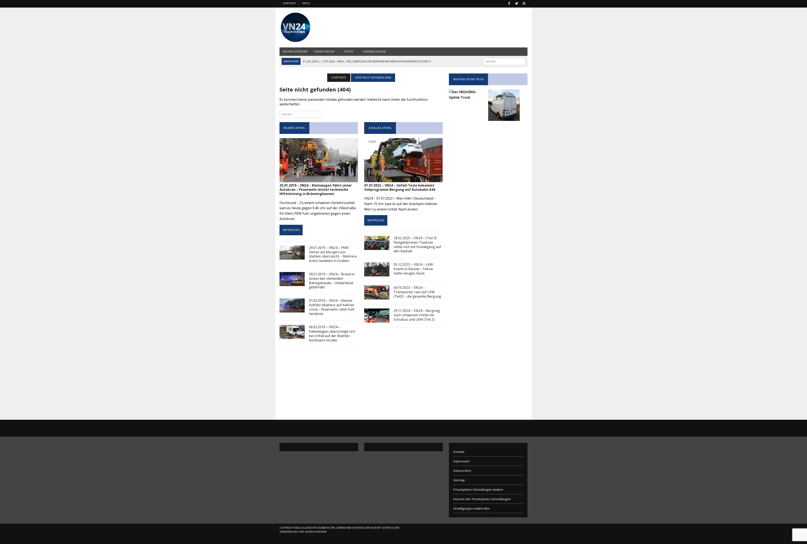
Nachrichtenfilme (295, 51)
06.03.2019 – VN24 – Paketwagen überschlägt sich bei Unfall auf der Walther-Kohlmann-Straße (332, 333)
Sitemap (459, 480)
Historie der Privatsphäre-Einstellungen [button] (482, 499)
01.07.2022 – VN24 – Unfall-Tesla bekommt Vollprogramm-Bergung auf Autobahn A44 (399, 187)
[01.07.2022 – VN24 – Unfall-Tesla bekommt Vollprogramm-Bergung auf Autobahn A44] (403, 179)
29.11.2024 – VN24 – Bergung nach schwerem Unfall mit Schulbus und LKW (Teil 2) (417, 315)
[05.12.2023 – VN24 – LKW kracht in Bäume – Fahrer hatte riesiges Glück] (376, 273)
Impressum (461, 461)
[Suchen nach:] (301, 113)
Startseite (289, 3)
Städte (348, 51)
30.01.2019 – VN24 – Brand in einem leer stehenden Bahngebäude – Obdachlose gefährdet (332, 280)
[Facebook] (509, 3)
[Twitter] (516, 3)
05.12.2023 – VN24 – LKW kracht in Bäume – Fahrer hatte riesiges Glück (414, 269)
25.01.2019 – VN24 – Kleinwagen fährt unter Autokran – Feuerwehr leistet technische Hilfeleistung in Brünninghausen (316, 189)
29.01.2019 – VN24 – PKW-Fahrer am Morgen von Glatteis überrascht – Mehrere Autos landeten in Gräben (333, 254)
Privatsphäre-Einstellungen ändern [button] (478, 489)
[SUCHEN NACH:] (504, 61)
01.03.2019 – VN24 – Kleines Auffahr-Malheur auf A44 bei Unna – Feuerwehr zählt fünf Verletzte (331, 307)
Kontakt (458, 452)
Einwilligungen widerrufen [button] (471, 508)
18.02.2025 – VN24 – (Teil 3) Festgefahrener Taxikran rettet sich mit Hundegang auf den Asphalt (417, 244)
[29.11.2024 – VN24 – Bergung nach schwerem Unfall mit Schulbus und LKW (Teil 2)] (376, 320)
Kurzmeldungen (374, 51)
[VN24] (319, 27)
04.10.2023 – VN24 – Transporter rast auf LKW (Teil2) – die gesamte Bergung (417, 292)
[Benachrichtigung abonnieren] (524, 3)
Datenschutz (462, 470)
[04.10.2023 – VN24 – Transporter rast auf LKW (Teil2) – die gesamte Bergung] (376, 296)
